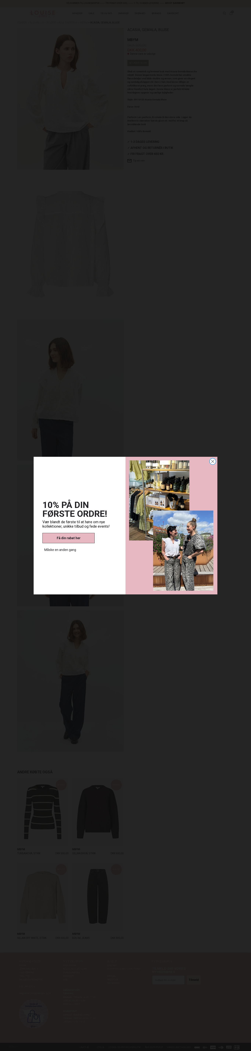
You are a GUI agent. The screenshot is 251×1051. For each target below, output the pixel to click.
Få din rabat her (68, 538)
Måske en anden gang (60, 550)
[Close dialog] (212, 461)
